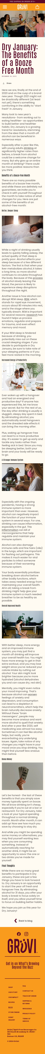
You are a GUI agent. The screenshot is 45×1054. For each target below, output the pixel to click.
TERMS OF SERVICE (26, 1020)
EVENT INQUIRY (11, 1018)
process (38, 278)
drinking (28, 148)
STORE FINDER (13, 1012)
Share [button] (9, 83)
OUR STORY (12, 992)
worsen (32, 694)
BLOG (10, 1007)
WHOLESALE (27, 1009)
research (31, 315)
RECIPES (11, 1002)
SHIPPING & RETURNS (27, 1002)
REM (26, 299)
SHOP (10, 987)
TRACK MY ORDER (29, 996)
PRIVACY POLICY (29, 1014)
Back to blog (25, 920)
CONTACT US (28, 991)
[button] (4, 7)
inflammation (10, 530)
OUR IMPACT (13, 997)
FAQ (24, 986)
